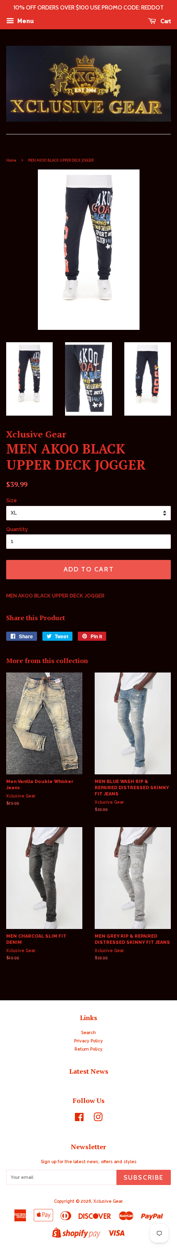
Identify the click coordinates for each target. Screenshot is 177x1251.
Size (11, 500)
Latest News (88, 1071)
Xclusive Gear (107, 1201)
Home (11, 160)
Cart (165, 21)
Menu (25, 21)
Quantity (17, 529)
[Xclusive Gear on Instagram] (97, 1119)
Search (88, 1032)
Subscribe (143, 1177)
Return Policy (88, 1048)
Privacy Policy (88, 1040)
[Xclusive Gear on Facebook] (79, 1119)
